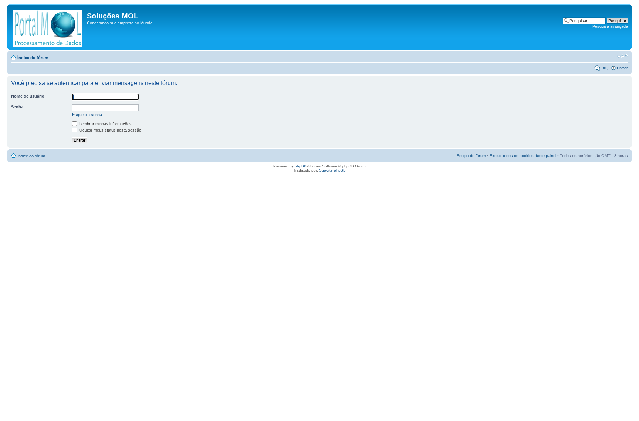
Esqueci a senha (87, 114)
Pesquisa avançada (610, 26)
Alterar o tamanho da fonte (622, 56)
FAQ (605, 68)
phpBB (301, 166)
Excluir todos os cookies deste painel (523, 155)
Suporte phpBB (332, 170)
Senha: (18, 107)
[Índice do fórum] (48, 27)
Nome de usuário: (28, 96)
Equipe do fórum (471, 155)
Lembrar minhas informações (105, 124)
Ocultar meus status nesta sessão (109, 130)
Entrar (622, 68)
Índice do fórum (32, 57)
